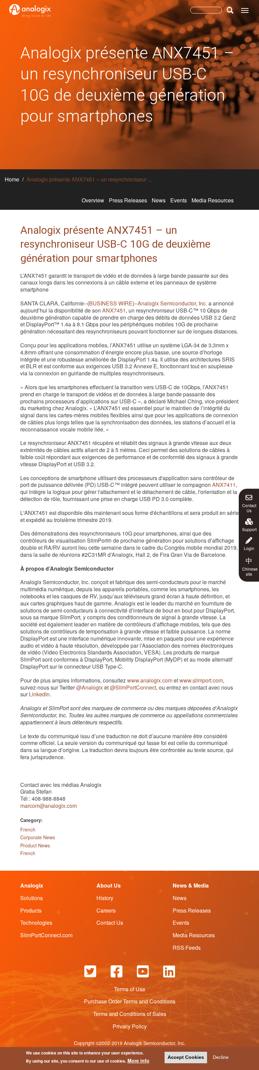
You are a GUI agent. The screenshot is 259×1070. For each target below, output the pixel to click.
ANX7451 (114, 310)
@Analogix (89, 687)
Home (12, 179)
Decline (221, 1057)
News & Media (191, 885)
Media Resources (213, 200)
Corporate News (37, 837)
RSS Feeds (187, 947)
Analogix (31, 885)
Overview (93, 200)
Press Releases (128, 200)
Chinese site (250, 566)
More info (138, 1060)
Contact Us (249, 507)
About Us (108, 885)
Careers (106, 910)
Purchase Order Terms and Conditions (129, 1001)
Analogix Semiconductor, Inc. (172, 303)
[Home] (30, 11)
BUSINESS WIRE (111, 303)
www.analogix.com (149, 680)
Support (249, 528)
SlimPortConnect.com (46, 935)
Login (249, 547)
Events (178, 200)
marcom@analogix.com (48, 806)
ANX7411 (224, 485)
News (159, 200)
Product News (35, 845)
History (104, 898)
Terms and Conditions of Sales (129, 1014)
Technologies (36, 922)
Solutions (31, 898)
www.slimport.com (201, 680)
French (27, 829)
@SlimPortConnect (133, 687)
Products (30, 910)
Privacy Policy (130, 1026)
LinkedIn (39, 694)
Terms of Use (129, 989)
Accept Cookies (186, 1057)
